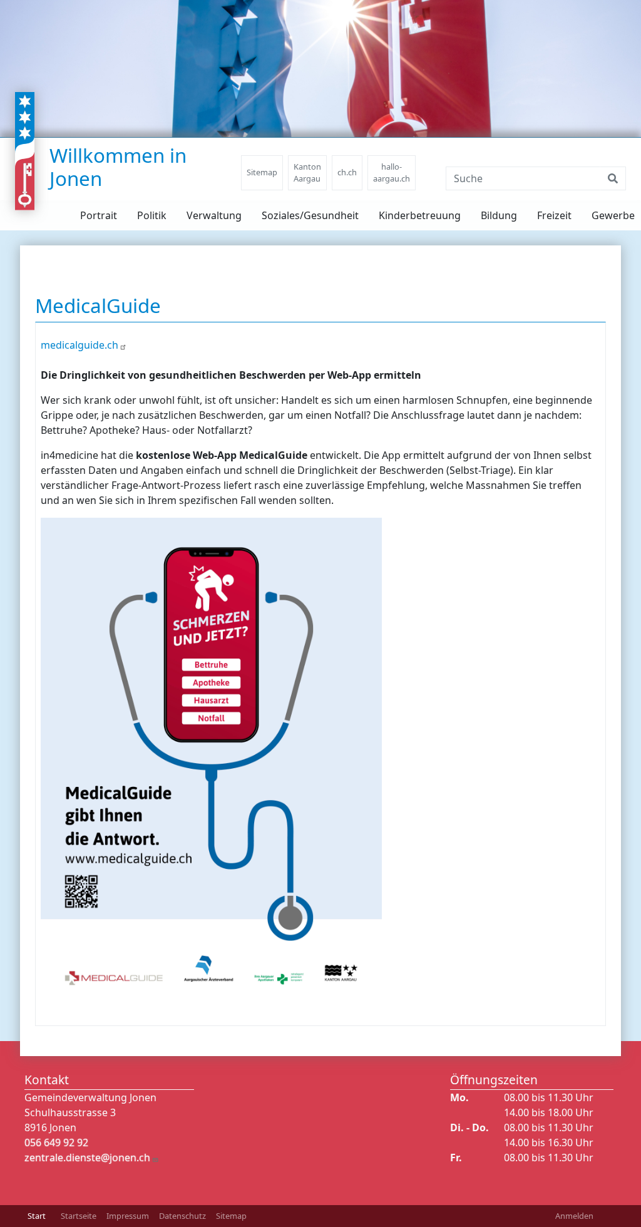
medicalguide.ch (79, 345)
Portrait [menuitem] (98, 215)
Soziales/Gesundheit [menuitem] (310, 215)
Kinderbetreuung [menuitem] (420, 215)
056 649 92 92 (56, 1142)
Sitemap (262, 172)
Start (37, 1215)
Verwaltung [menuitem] (214, 215)
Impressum (127, 1215)
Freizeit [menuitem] (554, 215)
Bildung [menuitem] (499, 215)
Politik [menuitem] (152, 215)
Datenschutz (182, 1215)
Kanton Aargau (307, 172)
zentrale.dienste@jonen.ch (87, 1157)
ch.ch (347, 172)
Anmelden (574, 1215)
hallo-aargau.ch (391, 172)
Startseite (78, 1215)
